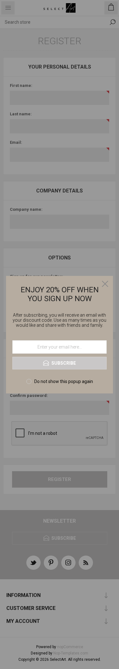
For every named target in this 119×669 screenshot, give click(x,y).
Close (105, 283)
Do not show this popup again (63, 381)
